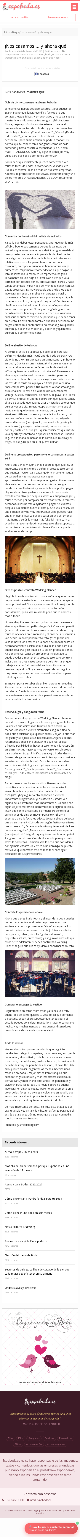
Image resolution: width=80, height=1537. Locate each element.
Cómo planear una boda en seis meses (28, 1213)
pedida (24, 54)
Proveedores (65, 1438)
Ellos (20, 1438)
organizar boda (61, 54)
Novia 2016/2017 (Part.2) (20, 1227)
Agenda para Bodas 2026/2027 (23, 1184)
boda (48, 54)
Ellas (10, 1438)
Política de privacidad (51, 1510)
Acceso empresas (56, 1444)
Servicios (49, 1438)
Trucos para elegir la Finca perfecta (26, 1241)
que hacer (54, 57)
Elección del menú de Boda (21, 1255)
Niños (18, 1444)
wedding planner (14, 57)
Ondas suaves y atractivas (20, 1288)
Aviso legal (33, 1510)
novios (29, 57)
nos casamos (36, 54)
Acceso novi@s (34, 1444)
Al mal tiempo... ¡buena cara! (22, 1152)
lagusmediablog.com (27, 1124)
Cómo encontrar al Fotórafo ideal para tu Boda (33, 1198)
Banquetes (33, 1438)
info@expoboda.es (41, 1500)
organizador (41, 57)
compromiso (12, 54)
